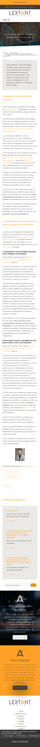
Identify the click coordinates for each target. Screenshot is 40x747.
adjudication (27, 408)
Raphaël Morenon (28, 466)
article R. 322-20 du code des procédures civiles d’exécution (18, 259)
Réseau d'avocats (21, 714)
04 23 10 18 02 (29, 7)
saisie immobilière (11, 109)
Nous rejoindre (20, 660)
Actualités (13, 52)
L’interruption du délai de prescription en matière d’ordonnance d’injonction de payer (18, 561)
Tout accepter (8, 736)
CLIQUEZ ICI (18, 637)
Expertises (21, 719)
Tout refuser (21, 736)
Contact (21, 729)
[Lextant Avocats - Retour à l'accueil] (20, 13)
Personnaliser (34, 736)
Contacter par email (11, 476)
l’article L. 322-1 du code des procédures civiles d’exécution (19, 348)
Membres (21, 716)
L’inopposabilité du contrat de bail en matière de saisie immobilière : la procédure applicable (19, 534)
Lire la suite (10, 521)
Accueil (5, 52)
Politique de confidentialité (20, 741)
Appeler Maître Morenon (10, 471)
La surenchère (12, 510)
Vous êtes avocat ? (21, 726)
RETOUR (6, 486)
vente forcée (7, 247)
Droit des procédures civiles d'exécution (18, 54)
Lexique (21, 724)
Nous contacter (20, 2)
